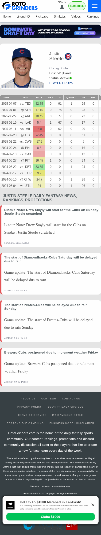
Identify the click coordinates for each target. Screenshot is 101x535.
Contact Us (71, 398)
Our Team (48, 398)
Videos (76, 16)
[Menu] (94, 6)
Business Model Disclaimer (72, 423)
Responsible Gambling (25, 423)
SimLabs (60, 16)
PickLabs (41, 16)
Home (7, 16)
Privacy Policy (29, 407)
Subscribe (77, 6)
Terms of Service (32, 415)
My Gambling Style (67, 415)
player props (61, 83)
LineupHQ (23, 16)
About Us (28, 398)
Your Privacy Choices (66, 407)
